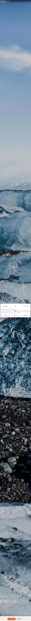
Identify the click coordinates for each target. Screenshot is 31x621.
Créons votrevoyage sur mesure (11, 619)
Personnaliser (15, 315)
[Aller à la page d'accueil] (3, 2)
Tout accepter (25, 315)
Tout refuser (5, 315)
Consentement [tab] (5, 306)
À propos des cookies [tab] (25, 306)
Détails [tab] (15, 306)
